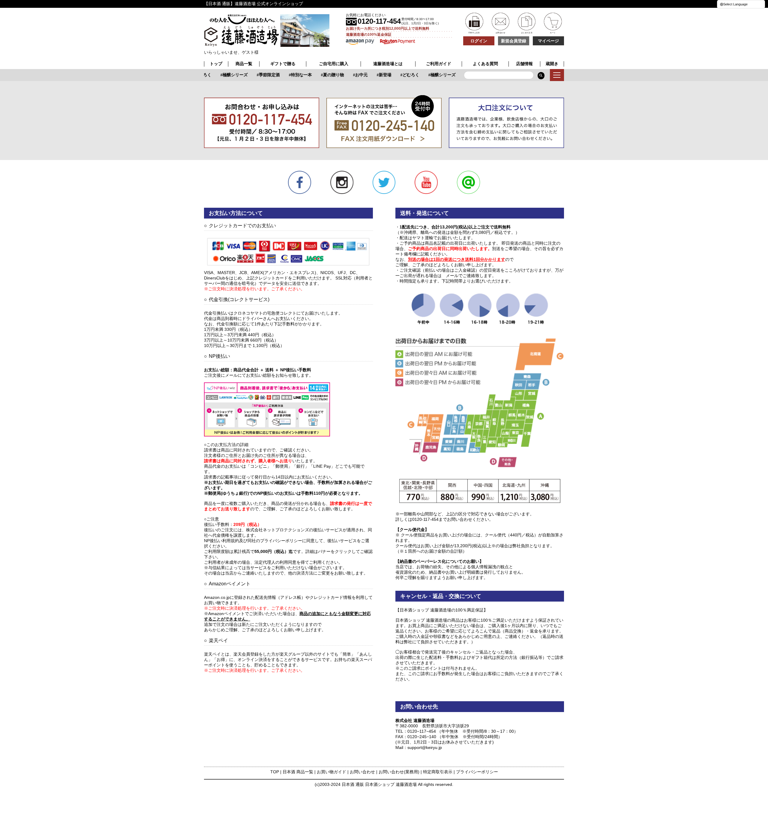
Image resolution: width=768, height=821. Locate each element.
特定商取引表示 (437, 771)
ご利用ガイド (438, 63)
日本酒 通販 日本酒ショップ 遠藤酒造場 (379, 784)
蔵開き (552, 63)
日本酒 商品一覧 (298, 771)
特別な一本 (294, 74)
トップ (216, 63)
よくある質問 (485, 63)
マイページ (548, 40)
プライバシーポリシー (477, 771)
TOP (274, 771)
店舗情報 (524, 63)
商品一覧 (244, 63)
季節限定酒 (262, 74)
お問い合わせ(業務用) (399, 771)
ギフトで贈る (283, 63)
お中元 (354, 74)
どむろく (404, 74)
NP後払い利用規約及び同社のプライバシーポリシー (253, 540)
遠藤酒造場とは (388, 63)
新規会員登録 (513, 40)
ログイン (478, 40)
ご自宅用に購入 (333, 63)
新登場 (378, 74)
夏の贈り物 (326, 74)
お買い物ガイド (331, 771)
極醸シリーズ (228, 74)
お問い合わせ (362, 771)
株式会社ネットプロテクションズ (277, 529)
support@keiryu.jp (424, 747)
